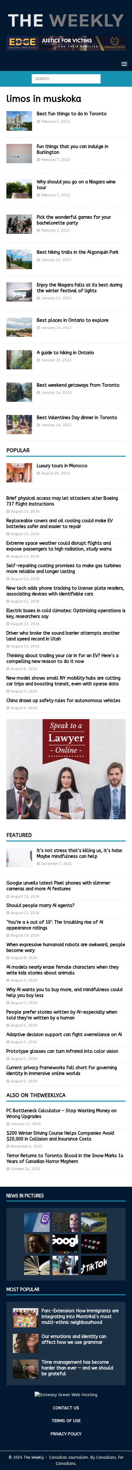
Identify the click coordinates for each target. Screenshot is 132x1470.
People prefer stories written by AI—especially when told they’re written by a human (61, 1015)
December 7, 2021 (56, 864)
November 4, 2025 (26, 1146)
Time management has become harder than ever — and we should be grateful (77, 1368)
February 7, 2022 (55, 121)
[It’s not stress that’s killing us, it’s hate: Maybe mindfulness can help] (19, 857)
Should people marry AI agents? (40, 905)
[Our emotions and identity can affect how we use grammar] (25, 1343)
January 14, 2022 (56, 393)
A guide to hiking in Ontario (65, 353)
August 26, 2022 (55, 473)
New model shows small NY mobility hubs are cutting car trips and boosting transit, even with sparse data (63, 681)
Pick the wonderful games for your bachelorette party (74, 220)
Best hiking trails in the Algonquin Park (78, 252)
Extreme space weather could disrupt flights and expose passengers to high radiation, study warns (59, 546)
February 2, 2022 (55, 195)
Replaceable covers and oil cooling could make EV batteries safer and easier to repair (59, 523)
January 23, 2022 (56, 328)
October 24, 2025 (25, 1169)
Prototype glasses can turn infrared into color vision (62, 1051)
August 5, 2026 (24, 691)
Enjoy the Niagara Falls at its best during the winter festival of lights (79, 288)
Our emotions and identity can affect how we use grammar (74, 1339)
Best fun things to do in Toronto (72, 114)
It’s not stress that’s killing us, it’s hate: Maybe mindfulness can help (80, 853)
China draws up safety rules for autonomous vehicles (63, 700)
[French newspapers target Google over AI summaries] (65, 1244)
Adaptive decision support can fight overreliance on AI (64, 1034)
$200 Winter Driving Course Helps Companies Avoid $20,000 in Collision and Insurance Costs (60, 1136)
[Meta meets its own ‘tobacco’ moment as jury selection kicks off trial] (37, 1244)
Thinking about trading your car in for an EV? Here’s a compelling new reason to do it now (62, 658)
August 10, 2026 (25, 935)
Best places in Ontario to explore (73, 320)
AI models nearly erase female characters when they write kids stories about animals (62, 970)
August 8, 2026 (24, 958)
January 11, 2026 (26, 1124)
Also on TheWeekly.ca (36, 1095)
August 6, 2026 (24, 669)
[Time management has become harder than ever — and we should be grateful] (25, 1369)
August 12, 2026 (25, 556)
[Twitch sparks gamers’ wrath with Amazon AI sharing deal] (37, 1222)
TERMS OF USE (66, 1420)
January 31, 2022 (56, 260)
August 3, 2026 (24, 1042)
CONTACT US (66, 1407)
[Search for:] (66, 78)
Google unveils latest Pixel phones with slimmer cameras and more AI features (58, 886)
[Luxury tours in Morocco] (19, 472)
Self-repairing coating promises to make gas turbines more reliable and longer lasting (63, 568)
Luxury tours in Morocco (62, 466)
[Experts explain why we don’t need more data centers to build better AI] (94, 1222)
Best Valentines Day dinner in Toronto (77, 417)
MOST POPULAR (22, 1289)
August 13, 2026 (25, 511)
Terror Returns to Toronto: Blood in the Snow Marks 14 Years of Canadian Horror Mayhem (64, 1158)
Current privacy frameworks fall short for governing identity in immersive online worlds (61, 1070)
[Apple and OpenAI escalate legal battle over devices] (65, 1265)
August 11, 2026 (25, 601)
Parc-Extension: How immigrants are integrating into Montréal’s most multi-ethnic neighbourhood (80, 1316)
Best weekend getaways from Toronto (78, 385)
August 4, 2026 (24, 708)
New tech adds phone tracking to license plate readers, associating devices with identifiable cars (65, 591)
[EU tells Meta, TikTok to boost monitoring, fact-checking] (94, 1265)
